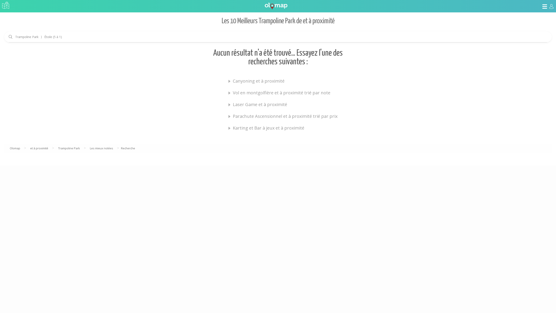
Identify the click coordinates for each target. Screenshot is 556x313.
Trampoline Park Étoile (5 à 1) (38, 37)
